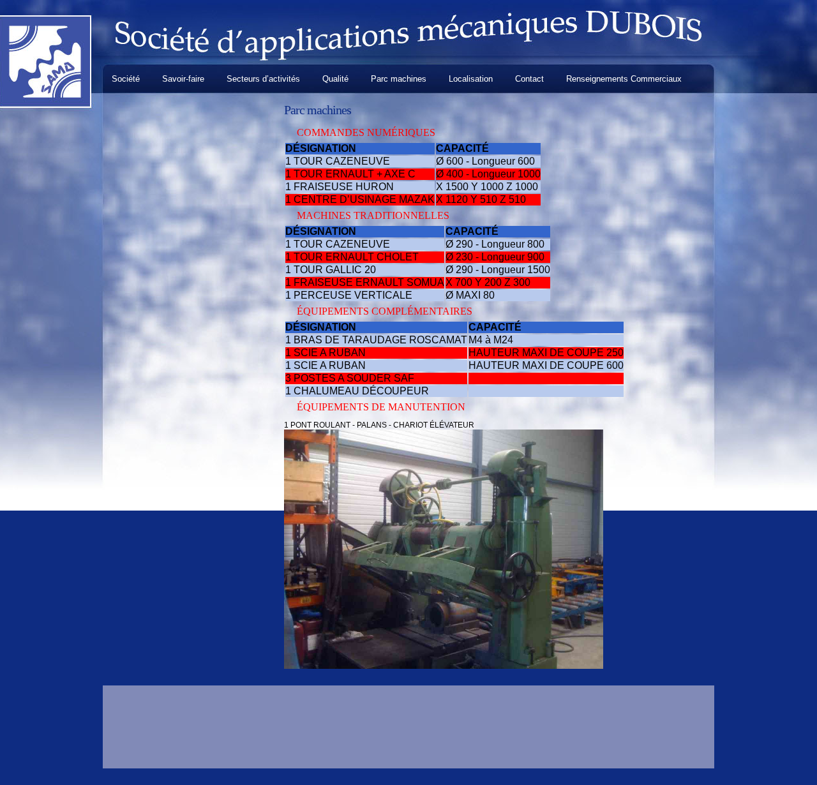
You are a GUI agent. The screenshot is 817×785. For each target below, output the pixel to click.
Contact (529, 79)
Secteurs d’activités (263, 79)
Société (126, 79)
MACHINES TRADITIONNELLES (373, 215)
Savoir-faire (183, 79)
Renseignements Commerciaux (624, 79)
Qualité (335, 79)
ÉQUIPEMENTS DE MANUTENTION (381, 406)
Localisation (471, 79)
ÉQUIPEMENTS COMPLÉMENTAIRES (384, 311)
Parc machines (398, 79)
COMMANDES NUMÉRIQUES (366, 132)
